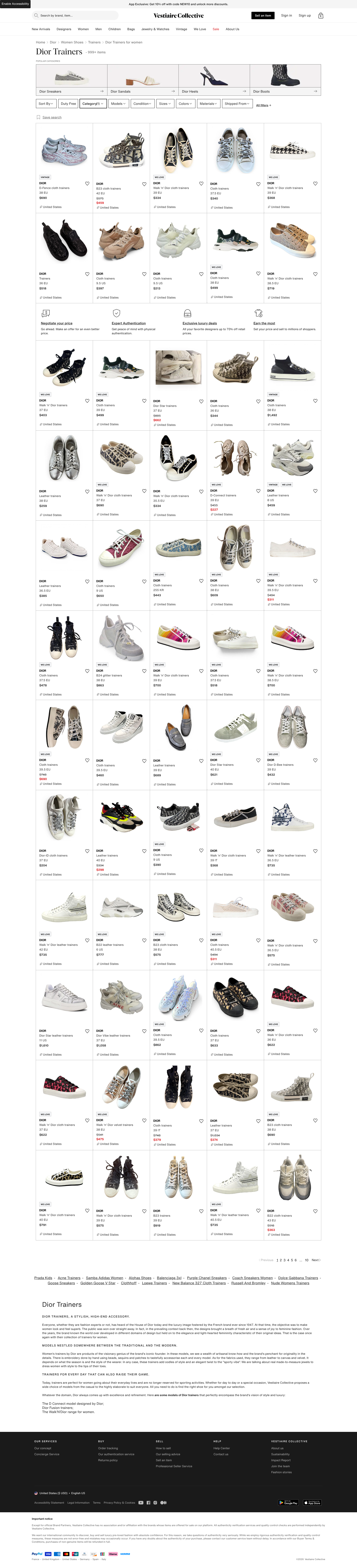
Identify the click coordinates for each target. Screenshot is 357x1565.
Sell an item (263, 15)
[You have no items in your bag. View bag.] (321, 15)
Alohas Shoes (140, 1278)
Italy (104, 1559)
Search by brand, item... (56, 15)
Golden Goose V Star (97, 1283)
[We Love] (209, 29)
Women (83, 29)
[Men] (105, 29)
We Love (200, 29)
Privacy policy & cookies (119, 1503)
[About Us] (242, 29)
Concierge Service (46, 1454)
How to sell (163, 1448)
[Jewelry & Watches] (172, 29)
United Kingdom (51, 1559)
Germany (85, 1559)
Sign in (286, 15)
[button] (321, 15)
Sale (216, 29)
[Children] (124, 29)
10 (306, 1260)
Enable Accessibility (15, 4)
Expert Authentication (129, 323)
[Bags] (138, 29)
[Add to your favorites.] (87, 183)
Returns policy (108, 1460)
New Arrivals (41, 29)
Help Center (222, 1448)
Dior (53, 42)
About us (277, 1448)
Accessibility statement (49, 1503)
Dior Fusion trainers (57, 1407)
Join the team (280, 1466)
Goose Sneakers (61, 1283)
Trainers (94, 42)
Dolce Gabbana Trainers (298, 1278)
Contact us (221, 1454)
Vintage (181, 29)
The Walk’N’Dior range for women (68, 1411)
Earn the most (264, 323)
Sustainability (280, 1454)
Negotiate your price (57, 323)
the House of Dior (141, 1325)
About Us (232, 29)
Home (40, 42)
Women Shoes (72, 42)
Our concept (42, 1448)
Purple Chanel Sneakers (207, 1278)
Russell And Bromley (248, 1283)
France (35, 1559)
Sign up (305, 15)
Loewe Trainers (154, 1283)
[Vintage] (190, 29)
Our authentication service (116, 1454)
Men (98, 29)
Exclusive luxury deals (200, 323)
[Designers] (74, 29)
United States (69, 1559)
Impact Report (281, 1460)
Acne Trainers (69, 1278)
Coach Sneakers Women (252, 1278)
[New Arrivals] (53, 29)
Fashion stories (281, 1472)
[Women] (92, 29)
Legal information (78, 1503)
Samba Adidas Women (104, 1278)
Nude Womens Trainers (290, 1283)
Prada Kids (43, 1278)
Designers (64, 29)
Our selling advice (168, 1454)
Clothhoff (129, 1283)
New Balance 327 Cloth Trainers (199, 1283)
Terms (96, 1503)
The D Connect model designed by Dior (72, 1403)
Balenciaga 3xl (169, 1278)
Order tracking (108, 1448)
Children (114, 29)
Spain (96, 1559)
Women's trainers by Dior (59, 1354)
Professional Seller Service (174, 1466)
